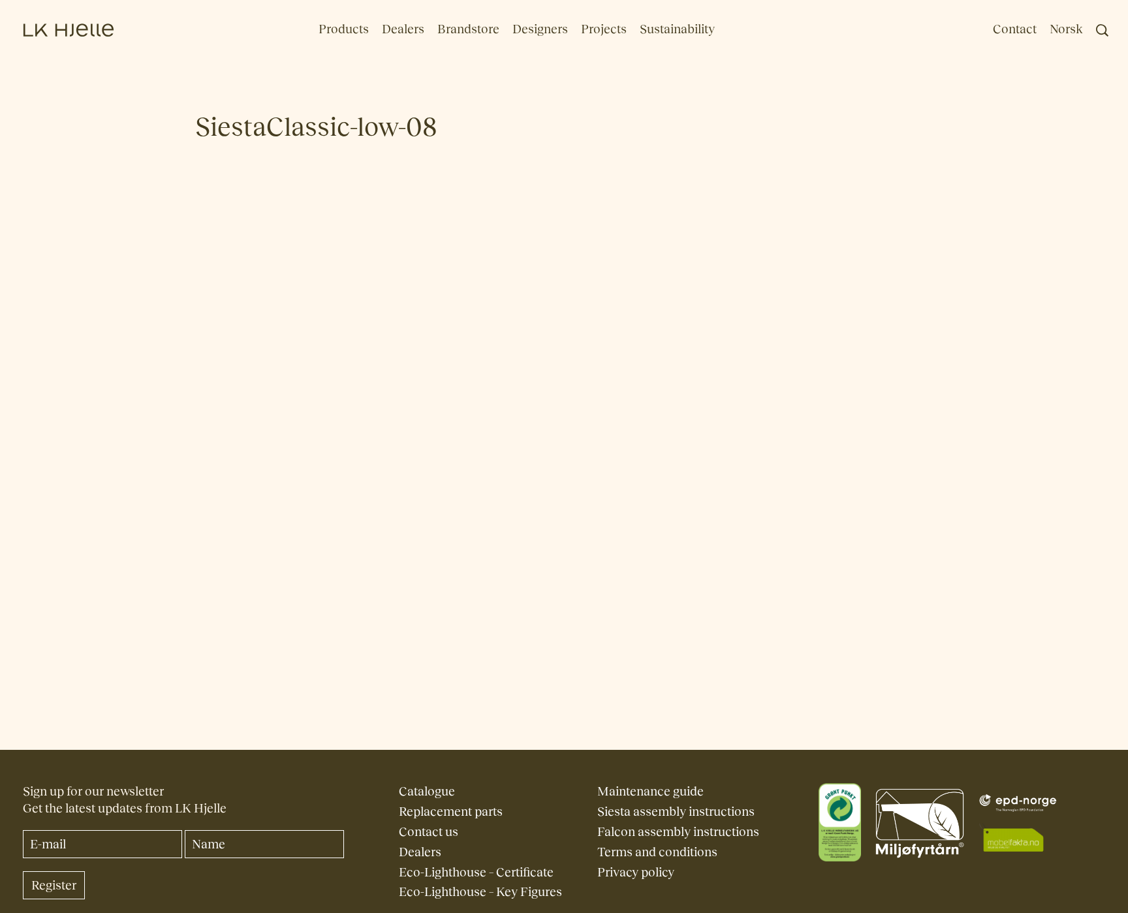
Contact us (428, 832)
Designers (540, 29)
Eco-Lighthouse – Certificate (476, 872)
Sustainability (677, 29)
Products (344, 29)
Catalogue (427, 791)
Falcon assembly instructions (678, 832)
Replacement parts (451, 811)
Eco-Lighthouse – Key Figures (480, 892)
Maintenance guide (650, 791)
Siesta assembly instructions (676, 811)
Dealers (403, 29)
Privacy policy (635, 872)
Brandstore (468, 29)
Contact (1015, 29)
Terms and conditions (657, 852)
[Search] (1102, 30)
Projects (604, 29)
